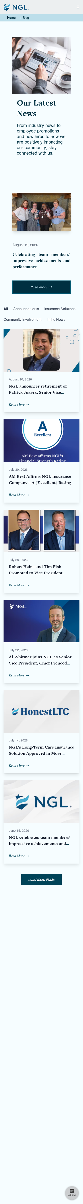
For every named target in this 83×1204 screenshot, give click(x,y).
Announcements (26, 308)
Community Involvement (22, 319)
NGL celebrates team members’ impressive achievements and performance (39, 844)
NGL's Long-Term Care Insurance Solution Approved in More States (41, 753)
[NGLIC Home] (16, 7)
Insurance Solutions (59, 308)
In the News (56, 319)
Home (11, 17)
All (6, 308)
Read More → (19, 404)
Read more (38, 287)
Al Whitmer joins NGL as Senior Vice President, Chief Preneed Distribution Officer (40, 663)
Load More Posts (41, 879)
